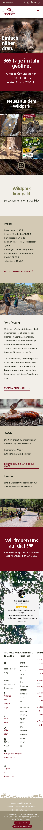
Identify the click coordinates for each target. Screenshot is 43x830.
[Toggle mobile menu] (38, 9)
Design (33, 806)
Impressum (10, 806)
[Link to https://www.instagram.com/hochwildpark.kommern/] (21, 165)
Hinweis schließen (22, 823)
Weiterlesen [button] (21, 621)
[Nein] (40, 820)
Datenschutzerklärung (23, 806)
